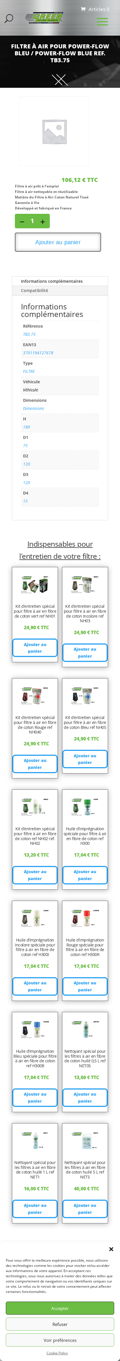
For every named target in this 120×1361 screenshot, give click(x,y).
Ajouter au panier (57, 242)
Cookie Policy (57, 1353)
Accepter (60, 1308)
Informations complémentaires (52, 281)
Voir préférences (60, 1340)
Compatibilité (34, 290)
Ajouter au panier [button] (35, 648)
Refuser (60, 1324)
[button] (111, 1249)
